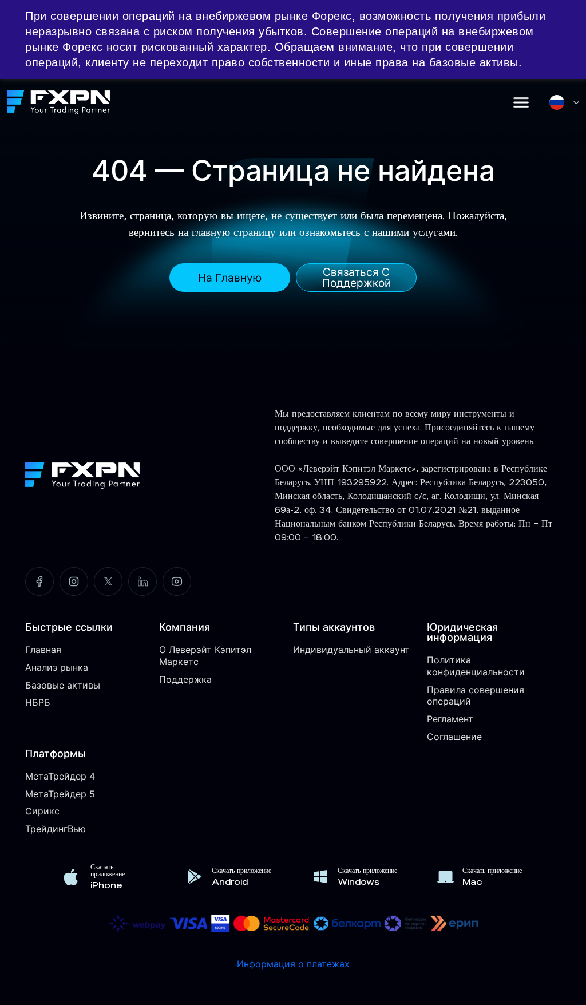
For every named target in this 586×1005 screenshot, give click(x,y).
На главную (230, 277)
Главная (43, 649)
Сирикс (42, 811)
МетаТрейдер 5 (60, 794)
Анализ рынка (56, 667)
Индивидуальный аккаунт (351, 649)
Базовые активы (62, 685)
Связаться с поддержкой (356, 278)
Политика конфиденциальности (476, 666)
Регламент (450, 719)
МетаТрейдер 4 (60, 776)
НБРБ (37, 702)
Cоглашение (454, 736)
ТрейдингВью (55, 828)
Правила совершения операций (475, 695)
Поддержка (185, 679)
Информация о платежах (293, 964)
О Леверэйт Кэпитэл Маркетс (205, 655)
